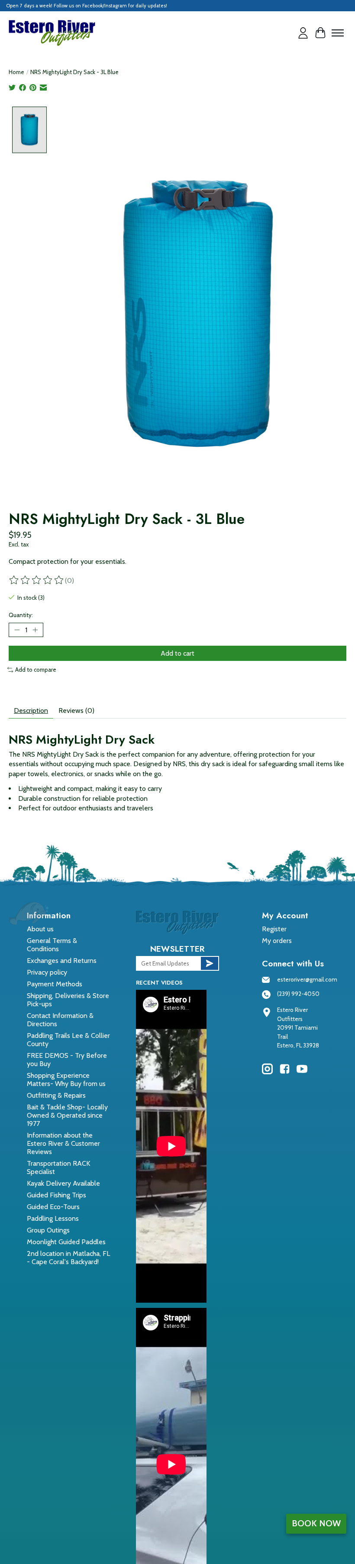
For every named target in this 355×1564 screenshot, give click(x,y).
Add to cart (177, 653)
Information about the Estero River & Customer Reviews (63, 1143)
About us (40, 929)
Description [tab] (31, 710)
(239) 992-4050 (298, 993)
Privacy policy (47, 972)
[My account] (303, 33)
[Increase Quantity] (35, 630)
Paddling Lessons (53, 1218)
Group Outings (48, 1230)
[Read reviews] (37, 580)
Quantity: (21, 614)
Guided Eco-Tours (53, 1207)
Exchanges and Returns (62, 960)
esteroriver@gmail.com (307, 979)
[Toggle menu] (337, 33)
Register (274, 929)
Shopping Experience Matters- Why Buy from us (66, 1079)
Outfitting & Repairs (56, 1095)
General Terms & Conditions (52, 944)
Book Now (316, 1523)
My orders (277, 940)
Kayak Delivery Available (63, 1183)
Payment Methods (54, 984)
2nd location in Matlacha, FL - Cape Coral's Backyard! (68, 1257)
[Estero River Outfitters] (52, 33)
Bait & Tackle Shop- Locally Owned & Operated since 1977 (67, 1115)
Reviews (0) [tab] (76, 710)
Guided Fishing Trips (56, 1195)
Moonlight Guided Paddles (66, 1242)
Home (16, 71)
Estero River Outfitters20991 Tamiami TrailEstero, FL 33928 (298, 1027)
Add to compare (35, 669)
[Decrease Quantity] (17, 630)
